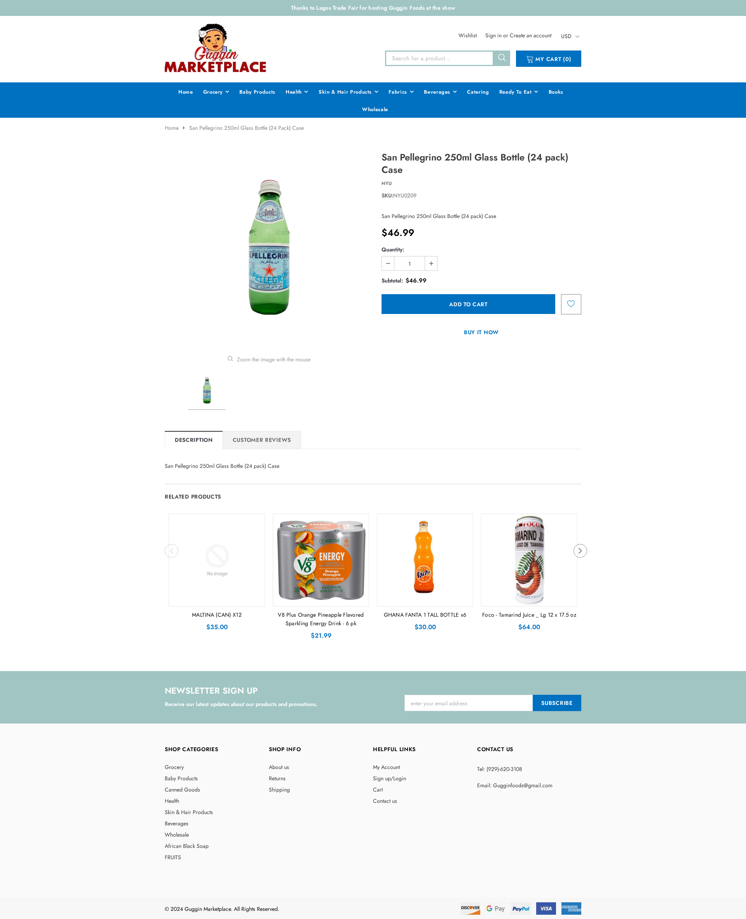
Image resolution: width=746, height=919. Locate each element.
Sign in (494, 35)
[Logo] (216, 47)
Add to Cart (217, 598)
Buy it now (481, 332)
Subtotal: (392, 280)
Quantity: (393, 249)
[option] (269, 247)
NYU (387, 183)
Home (172, 128)
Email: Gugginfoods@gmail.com (515, 785)
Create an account (530, 35)
